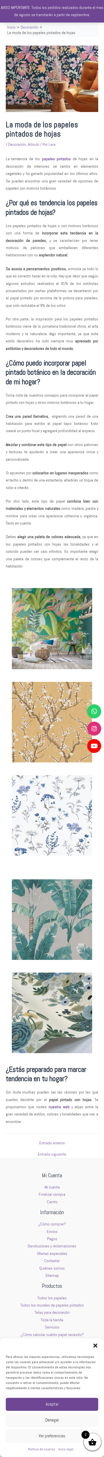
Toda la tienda (52, 1320)
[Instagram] (94, 729)
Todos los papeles (52, 1298)
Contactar (52, 1260)
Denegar (52, 1420)
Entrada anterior (52, 1143)
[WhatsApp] (94, 711)
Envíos (52, 1231)
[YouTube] (94, 746)
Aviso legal (65, 1449)
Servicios (52, 1327)
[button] (95, 1345)
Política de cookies (41, 1449)
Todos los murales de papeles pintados (52, 1305)
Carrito (52, 1201)
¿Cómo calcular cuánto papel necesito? (52, 1334)
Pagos (52, 1238)
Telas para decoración (52, 1312)
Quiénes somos (52, 1268)
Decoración (17, 144)
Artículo (33, 144)
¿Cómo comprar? (52, 1224)
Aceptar (52, 1404)
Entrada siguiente (52, 1154)
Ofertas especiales (52, 1253)
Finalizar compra (52, 1194)
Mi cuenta (52, 1187)
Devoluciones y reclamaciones (52, 1246)
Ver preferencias (52, 1436)
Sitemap (52, 1275)
